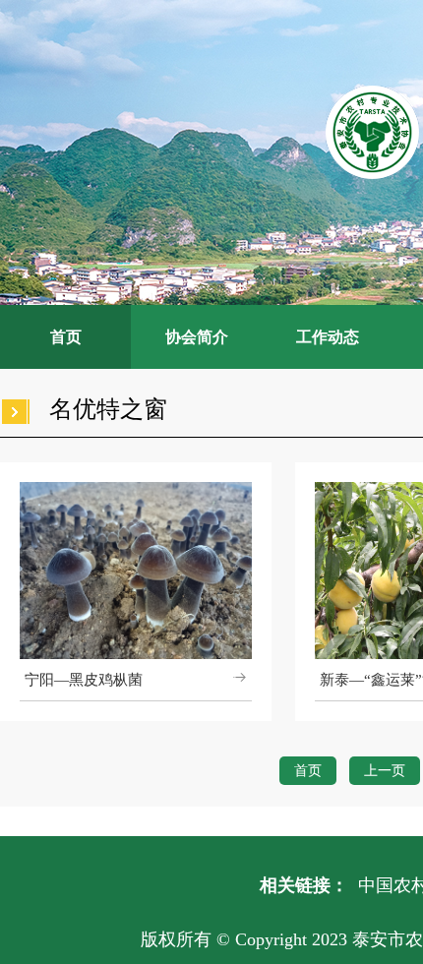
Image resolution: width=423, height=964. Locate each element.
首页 (66, 337)
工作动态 (327, 337)
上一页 (384, 770)
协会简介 (196, 337)
